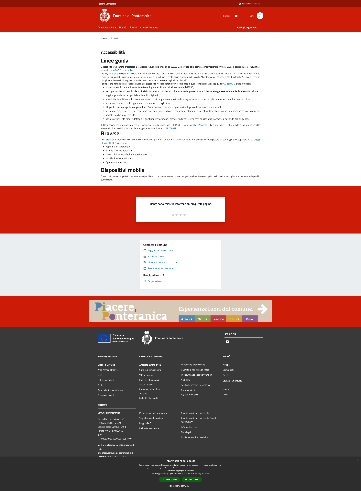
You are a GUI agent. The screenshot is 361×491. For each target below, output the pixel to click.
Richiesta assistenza (149, 428)
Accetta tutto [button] (169, 479)
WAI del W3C (228, 83)
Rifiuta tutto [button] (192, 479)
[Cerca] (260, 15)
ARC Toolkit (171, 128)
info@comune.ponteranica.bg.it (118, 445)
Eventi (226, 394)
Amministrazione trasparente (195, 413)
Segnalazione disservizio (151, 418)
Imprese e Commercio (149, 380)
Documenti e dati (106, 395)
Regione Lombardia (107, 3)
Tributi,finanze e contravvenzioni (197, 374)
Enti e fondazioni (106, 380)
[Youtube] (235, 15)
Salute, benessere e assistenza (195, 385)
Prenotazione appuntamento (153, 413)
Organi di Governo (106, 364)
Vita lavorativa (146, 375)
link (207, 473)
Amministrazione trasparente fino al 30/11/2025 (198, 420)
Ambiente (185, 380)
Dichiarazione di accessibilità (194, 437)
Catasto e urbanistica (149, 389)
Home (104, 38)
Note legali (186, 432)
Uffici (100, 375)
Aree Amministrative (108, 369)
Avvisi (226, 375)
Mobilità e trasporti (148, 398)
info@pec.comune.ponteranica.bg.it (115, 452)
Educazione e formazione (193, 364)
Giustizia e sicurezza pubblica (195, 369)
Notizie (226, 364)
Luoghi (226, 389)
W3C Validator (201, 125)
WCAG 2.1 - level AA (123, 70)
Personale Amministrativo (110, 390)
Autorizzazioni (188, 390)
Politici (101, 385)
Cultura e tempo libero (150, 369)
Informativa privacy (190, 427)
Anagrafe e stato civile (150, 364)
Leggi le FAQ (145, 423)
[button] (180, 486)
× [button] (358, 460)
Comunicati (228, 369)
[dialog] (180, 474)
